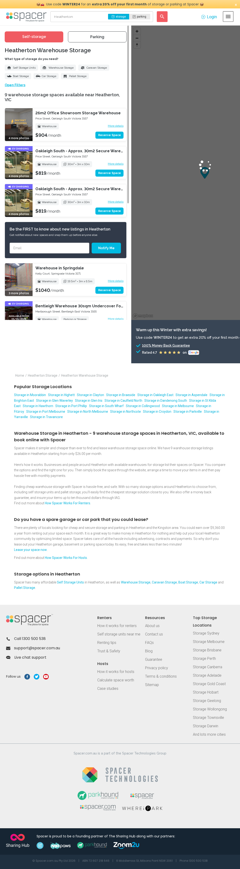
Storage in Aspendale (191, 395)
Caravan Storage (96, 67)
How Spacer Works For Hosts (66, 558)
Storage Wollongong (210, 709)
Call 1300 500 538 (30, 638)
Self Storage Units (24, 67)
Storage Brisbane (207, 650)
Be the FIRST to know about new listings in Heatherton (60, 229)
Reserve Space (109, 135)
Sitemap (152, 685)
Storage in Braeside (120, 395)
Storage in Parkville (187, 411)
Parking (97, 37)
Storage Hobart (205, 692)
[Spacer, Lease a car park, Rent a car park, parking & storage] (27, 16)
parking (141, 16)
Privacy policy (156, 668)
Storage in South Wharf (106, 406)
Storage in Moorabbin (30, 395)
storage (121, 16)
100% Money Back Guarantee (166, 345)
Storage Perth (204, 658)
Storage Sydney (206, 633)
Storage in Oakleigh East (155, 395)
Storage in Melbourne (178, 406)
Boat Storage (21, 76)
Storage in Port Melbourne (45, 411)
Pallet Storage (77, 76)
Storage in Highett (61, 395)
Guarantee (153, 659)
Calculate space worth (115, 680)
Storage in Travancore (46, 417)
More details (116, 125)
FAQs (149, 642)
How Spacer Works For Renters (67, 503)
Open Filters (15, 85)
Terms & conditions (161, 676)
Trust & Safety (108, 651)
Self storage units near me (118, 634)
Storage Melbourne (209, 641)
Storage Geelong (207, 700)
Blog (149, 651)
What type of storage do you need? (31, 59)
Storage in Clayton (90, 395)
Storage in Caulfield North (123, 400)
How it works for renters (117, 626)
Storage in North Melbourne (87, 411)
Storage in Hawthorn (38, 406)
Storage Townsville (208, 717)
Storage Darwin (205, 726)
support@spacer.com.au (37, 648)
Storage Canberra (207, 667)
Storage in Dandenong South (165, 400)
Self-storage (34, 36)
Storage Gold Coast (209, 684)
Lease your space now (30, 550)
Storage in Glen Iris (88, 400)
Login (212, 16)
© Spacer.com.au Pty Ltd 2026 (53, 861)
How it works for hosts (115, 671)
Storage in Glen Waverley (54, 400)
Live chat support (30, 657)
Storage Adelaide (207, 675)
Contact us (154, 634)
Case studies (107, 688)
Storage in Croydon (157, 411)
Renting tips (106, 642)
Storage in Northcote (125, 411)
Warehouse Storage (61, 67)
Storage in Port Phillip (71, 406)
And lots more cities (209, 734)
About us (152, 626)
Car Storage (49, 76)
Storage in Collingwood (143, 406)
